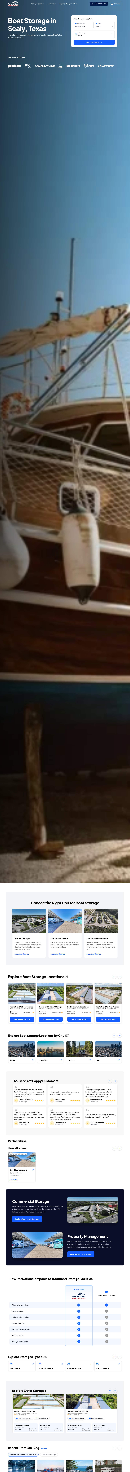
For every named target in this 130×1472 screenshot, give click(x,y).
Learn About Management (80, 1254)
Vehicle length (82, 33)
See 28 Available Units (79, 1019)
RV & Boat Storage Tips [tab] (49, 1454)
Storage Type (81, 23)
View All (44, 1448)
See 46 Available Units (51, 1019)
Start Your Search (22, 954)
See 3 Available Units (108, 1019)
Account (117, 4)
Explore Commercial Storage (27, 1219)
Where (100, 23)
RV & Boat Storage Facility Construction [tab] (23, 1454)
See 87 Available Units (22, 1019)
